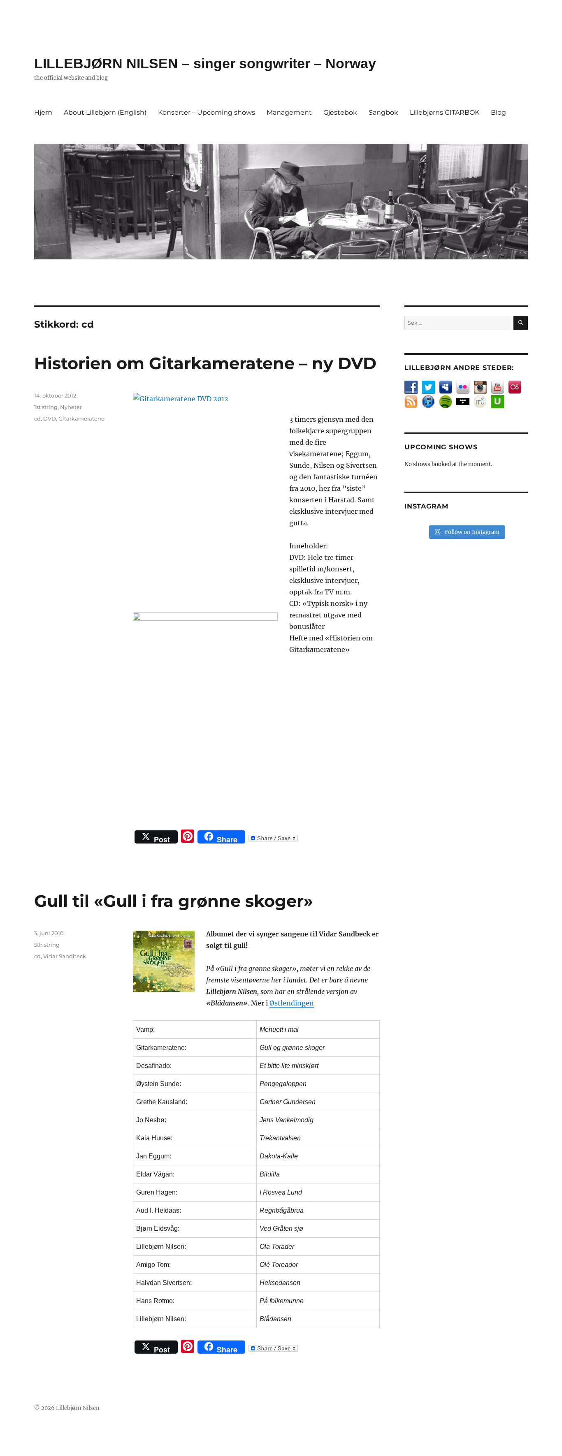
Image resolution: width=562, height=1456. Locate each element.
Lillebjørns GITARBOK (444, 112)
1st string (46, 407)
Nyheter (71, 407)
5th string (47, 944)
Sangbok (383, 112)
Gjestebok (340, 112)
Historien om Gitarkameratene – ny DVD (205, 363)
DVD (49, 418)
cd (37, 418)
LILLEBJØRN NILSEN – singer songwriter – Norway (205, 63)
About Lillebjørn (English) (105, 112)
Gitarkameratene (81, 418)
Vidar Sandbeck (64, 956)
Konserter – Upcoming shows (206, 112)
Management (289, 112)
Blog (498, 112)
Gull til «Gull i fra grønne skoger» (173, 901)
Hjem (43, 112)
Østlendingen (291, 1003)
